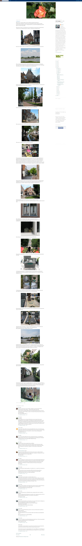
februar (58, 92)
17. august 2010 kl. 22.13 (22, 456)
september (58, 72)
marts (58, 91)
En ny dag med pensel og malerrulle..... (60, 84)
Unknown (19, 427)
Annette (19, 475)
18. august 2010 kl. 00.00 (22, 464)
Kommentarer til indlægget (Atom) (23, 536)
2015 (57, 61)
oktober (58, 71)
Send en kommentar (18, 533)
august (58, 73)
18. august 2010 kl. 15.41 (22, 482)
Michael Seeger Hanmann (21, 450)
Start (30, 534)
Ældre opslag (43, 534)
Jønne (19, 458)
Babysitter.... (58, 77)
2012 (57, 65)
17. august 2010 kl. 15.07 (22, 425)
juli (57, 86)
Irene (19, 435)
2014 (57, 62)
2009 (57, 95)
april (58, 90)
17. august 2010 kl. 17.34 (22, 439)
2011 (57, 66)
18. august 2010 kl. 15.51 (22, 488)
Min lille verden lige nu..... (60, 74)
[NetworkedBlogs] (60, 126)
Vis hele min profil (58, 52)
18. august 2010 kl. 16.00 (22, 506)
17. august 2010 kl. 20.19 (22, 448)
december (58, 68)
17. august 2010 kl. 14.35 (22, 414)
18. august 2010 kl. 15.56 (22, 497)
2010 (57, 67)
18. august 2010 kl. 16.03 (22, 515)
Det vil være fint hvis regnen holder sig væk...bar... (60, 82)
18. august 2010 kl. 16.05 (22, 522)
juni (57, 87)
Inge (18, 407)
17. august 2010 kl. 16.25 (22, 433)
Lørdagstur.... (58, 78)
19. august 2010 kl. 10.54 (22, 531)
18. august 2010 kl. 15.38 (22, 473)
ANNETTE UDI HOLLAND (41, 3)
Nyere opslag (17, 534)
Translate (62, 22)
